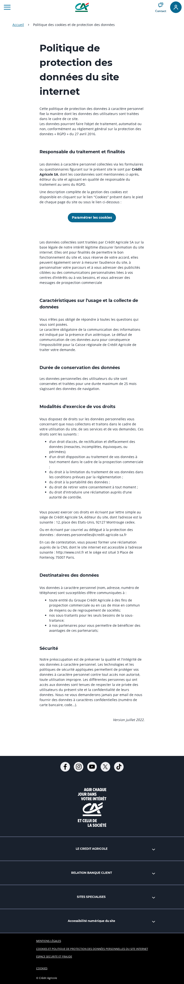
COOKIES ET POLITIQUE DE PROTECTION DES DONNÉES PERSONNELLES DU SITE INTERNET (92, 949)
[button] (7, 7)
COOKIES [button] (41, 968)
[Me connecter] (176, 7)
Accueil (18, 24)
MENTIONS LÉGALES (48, 941)
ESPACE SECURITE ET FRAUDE (54, 956)
